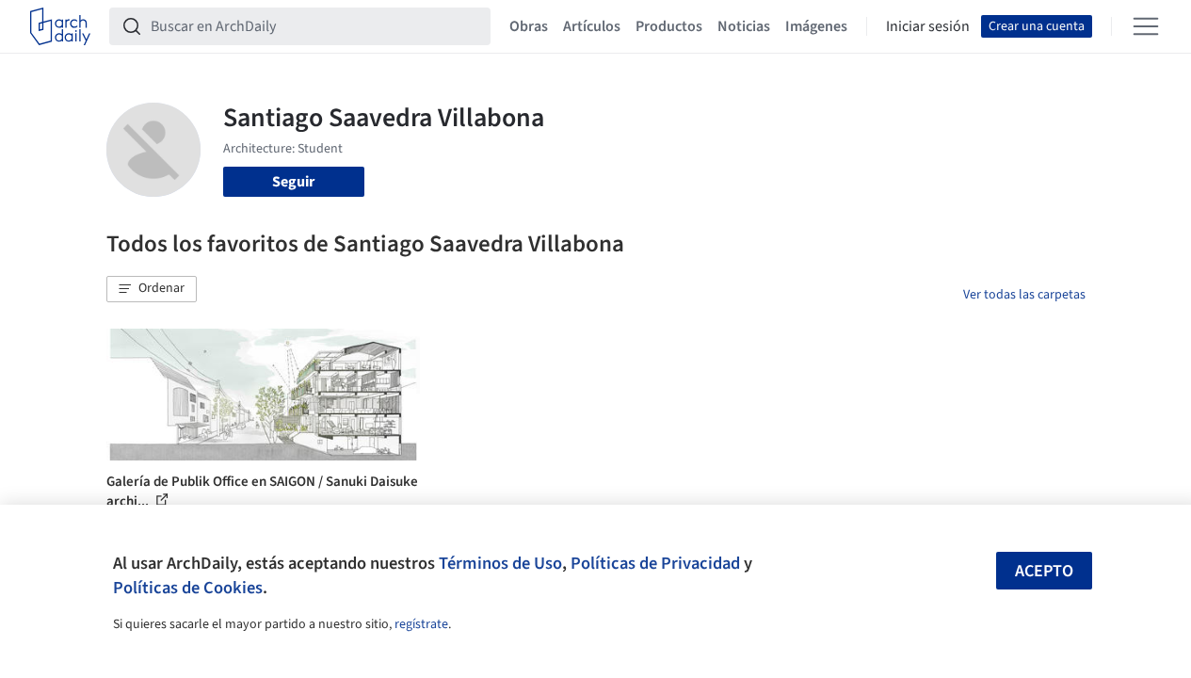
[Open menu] (1146, 26)
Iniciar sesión (928, 26)
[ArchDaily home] (60, 26)
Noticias (743, 26)
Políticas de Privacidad (655, 563)
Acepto (1044, 571)
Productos (669, 26)
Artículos (591, 26)
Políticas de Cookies (188, 587)
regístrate (421, 624)
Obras (528, 26)
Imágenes (816, 26)
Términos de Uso (500, 563)
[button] (151, 289)
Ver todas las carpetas (1024, 294)
